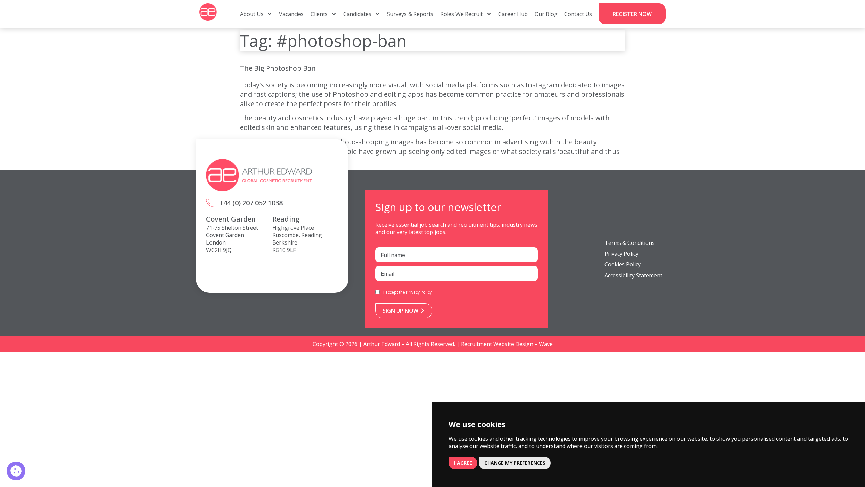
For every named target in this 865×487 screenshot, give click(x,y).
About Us (252, 14)
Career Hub (513, 14)
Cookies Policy (622, 264)
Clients (319, 14)
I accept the (407, 292)
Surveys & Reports (410, 14)
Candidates (357, 14)
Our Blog (546, 14)
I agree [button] (463, 463)
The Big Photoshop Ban (278, 68)
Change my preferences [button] (514, 463)
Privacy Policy (419, 292)
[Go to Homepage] (208, 12)
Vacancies (291, 14)
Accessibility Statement (633, 275)
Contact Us (578, 14)
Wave (546, 344)
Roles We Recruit (461, 14)
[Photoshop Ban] (16, 471)
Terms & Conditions (629, 243)
